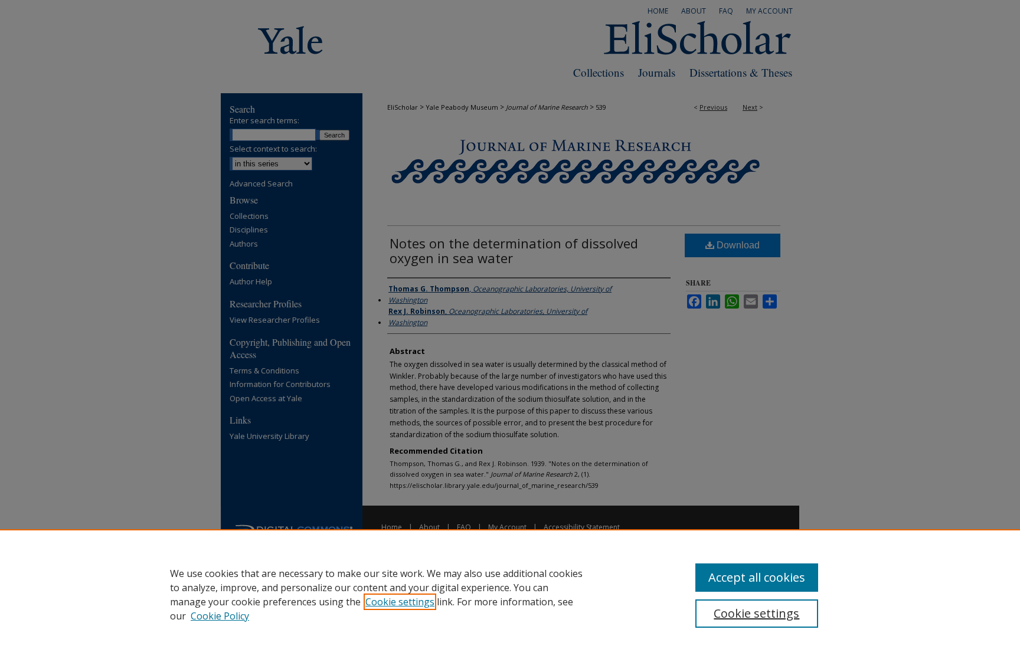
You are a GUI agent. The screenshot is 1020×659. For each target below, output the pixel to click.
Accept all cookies (756, 577)
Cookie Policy (220, 615)
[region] (510, 594)
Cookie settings (399, 601)
